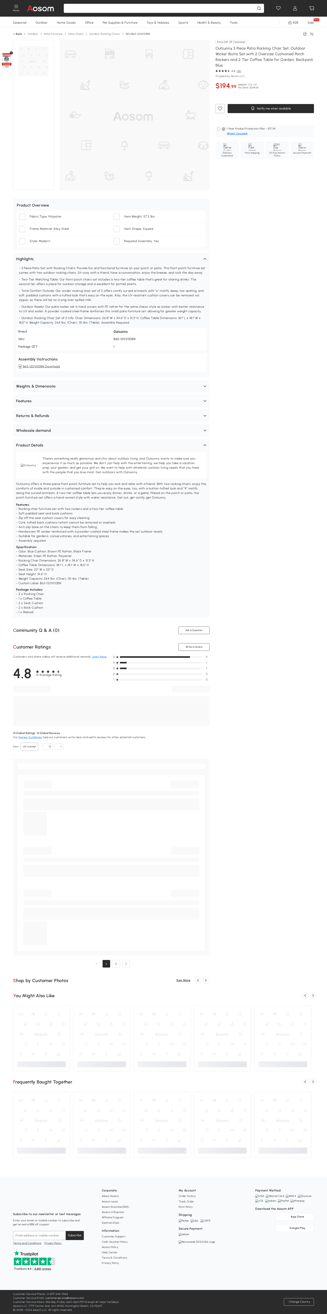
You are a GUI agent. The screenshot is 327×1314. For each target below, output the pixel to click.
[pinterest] (41, 1205)
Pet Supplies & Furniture (120, 22)
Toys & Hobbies (158, 22)
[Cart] (311, 8)
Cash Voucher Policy (115, 1241)
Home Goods (66, 22)
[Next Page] (126, 964)
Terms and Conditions (27, 1243)
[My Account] (295, 8)
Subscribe (74, 1235)
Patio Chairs (75, 34)
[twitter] (49, 1205)
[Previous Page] (96, 964)
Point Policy (186, 1206)
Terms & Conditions (114, 1257)
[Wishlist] (278, 8)
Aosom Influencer (113, 1212)
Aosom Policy (110, 1247)
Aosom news (110, 1201)
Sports (183, 22)
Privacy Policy (53, 1243)
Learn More (99, 656)
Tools (234, 22)
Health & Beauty (209, 22)
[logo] (40, 8)
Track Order (186, 1201)
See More (183, 980)
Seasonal (19, 22)
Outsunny (121, 331)
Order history (187, 1196)
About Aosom (110, 1196)
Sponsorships (110, 1222)
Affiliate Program (113, 1217)
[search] (259, 8)
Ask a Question (194, 630)
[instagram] (24, 1205)
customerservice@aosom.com (64, 1298)
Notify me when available (273, 108)
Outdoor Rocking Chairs (104, 34)
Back (19, 34)
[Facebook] (16, 1205)
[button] (111, 259)
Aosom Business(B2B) (115, 1206)
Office (89, 22)
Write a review (193, 646)
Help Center (110, 1252)
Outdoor (42, 22)
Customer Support (113, 1236)
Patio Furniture (53, 34)
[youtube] (33, 1205)
